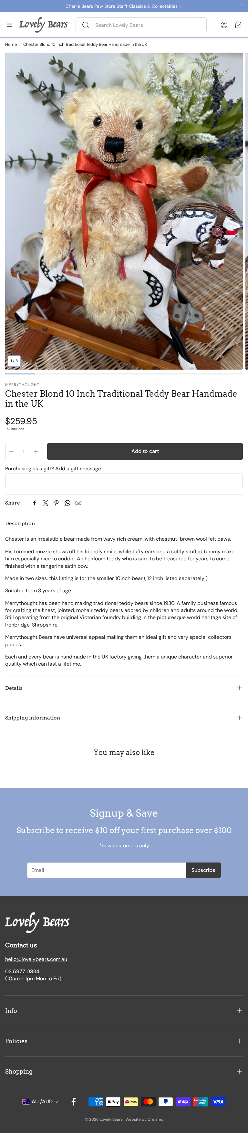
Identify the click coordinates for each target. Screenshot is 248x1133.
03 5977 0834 (22, 971)
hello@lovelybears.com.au (36, 959)
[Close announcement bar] (241, 5)
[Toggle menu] (9, 24)
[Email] (78, 503)
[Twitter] (45, 503)
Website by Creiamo (144, 1119)
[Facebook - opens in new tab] (73, 1101)
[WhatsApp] (67, 503)
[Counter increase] (36, 451)
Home (11, 44)
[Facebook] (34, 503)
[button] (141, 25)
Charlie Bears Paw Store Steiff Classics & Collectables (122, 6)
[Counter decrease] (11, 451)
